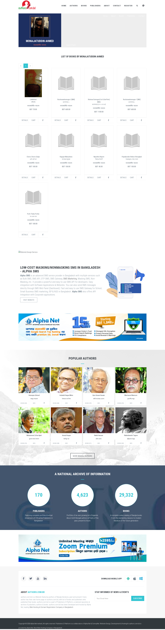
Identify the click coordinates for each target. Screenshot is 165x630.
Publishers (95, 6)
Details (25, 120)
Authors (74, 6)
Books (84, 6)
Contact (117, 6)
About (107, 6)
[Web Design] (82, 252)
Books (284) (56, 403)
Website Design (105, 624)
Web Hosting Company (44, 628)
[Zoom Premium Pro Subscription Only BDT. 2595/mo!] (82, 548)
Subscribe (137, 598)
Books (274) (120, 403)
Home (64, 6)
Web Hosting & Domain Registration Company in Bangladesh (51, 607)
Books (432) (24, 403)
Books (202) (120, 443)
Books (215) (24, 443)
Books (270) (88, 403)
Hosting (124, 624)
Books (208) (56, 443)
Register (128, 6)
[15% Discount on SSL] (82, 327)
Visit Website (28, 300)
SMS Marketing (70, 278)
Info (34, 403)
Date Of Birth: (71, 45)
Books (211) (88, 443)
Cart (33, 120)
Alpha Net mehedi (36, 624)
